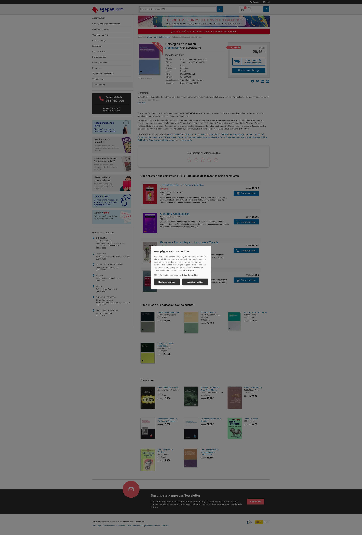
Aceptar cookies (195, 282)
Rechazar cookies (166, 282)
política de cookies (189, 275)
